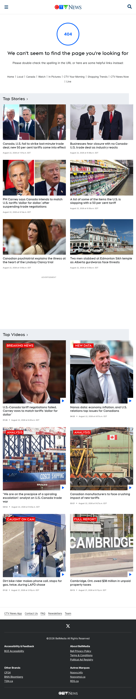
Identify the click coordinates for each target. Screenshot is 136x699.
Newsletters (55, 613)
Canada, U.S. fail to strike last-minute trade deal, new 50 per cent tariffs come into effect (34, 145)
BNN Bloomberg (13, 676)
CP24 (7, 672)
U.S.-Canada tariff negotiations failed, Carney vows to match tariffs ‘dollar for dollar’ (30, 411)
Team (68, 613)
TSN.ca (8, 680)
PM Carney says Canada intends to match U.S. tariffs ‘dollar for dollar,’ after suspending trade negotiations (33, 203)
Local (20, 76)
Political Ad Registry (81, 659)
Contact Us (31, 613)
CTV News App (13, 613)
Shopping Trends (97, 76)
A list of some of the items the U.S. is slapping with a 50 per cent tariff (95, 201)
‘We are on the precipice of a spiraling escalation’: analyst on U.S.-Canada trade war (32, 497)
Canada (30, 76)
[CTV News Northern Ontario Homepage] (68, 7)
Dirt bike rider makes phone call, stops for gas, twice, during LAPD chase (32, 582)
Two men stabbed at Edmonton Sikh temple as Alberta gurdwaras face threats (101, 260)
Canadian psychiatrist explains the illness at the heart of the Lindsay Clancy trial (34, 260)
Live (68, 81)
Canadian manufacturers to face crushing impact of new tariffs (100, 496)
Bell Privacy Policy (80, 650)
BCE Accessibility (14, 650)
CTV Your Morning (74, 76)
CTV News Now (119, 76)
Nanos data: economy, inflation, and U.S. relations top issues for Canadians (98, 409)
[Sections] (6, 7)
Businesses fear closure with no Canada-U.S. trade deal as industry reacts (99, 145)
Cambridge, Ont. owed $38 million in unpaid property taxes (100, 582)
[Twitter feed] (68, 626)
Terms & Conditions (81, 655)
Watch (42, 76)
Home (10, 76)
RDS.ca (74, 680)
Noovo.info (76, 672)
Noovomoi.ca (77, 676)
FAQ (43, 613)
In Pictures (55, 76)
